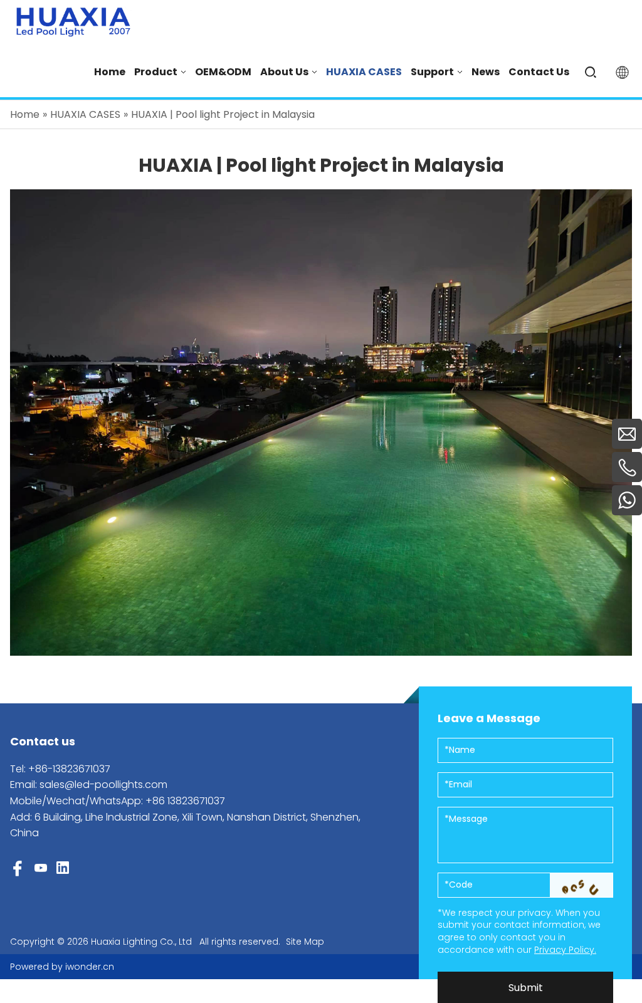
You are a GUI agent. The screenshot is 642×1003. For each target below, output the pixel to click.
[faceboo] (17, 869)
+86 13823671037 (185, 801)
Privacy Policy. (565, 949)
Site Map (305, 941)
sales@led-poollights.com (103, 784)
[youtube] (40, 869)
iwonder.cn (89, 966)
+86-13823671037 (69, 769)
